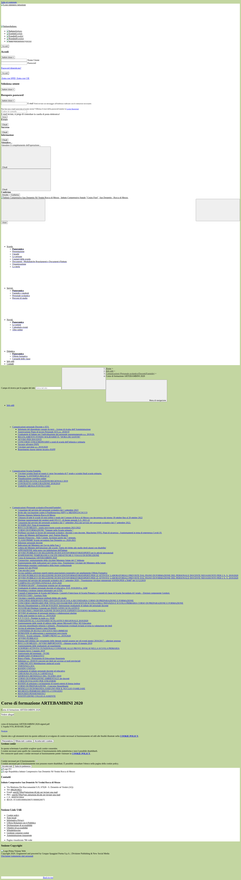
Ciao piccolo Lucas (26, 570)
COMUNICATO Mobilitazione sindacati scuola (39, 663)
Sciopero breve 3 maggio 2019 (31, 651)
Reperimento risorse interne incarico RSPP (36, 449)
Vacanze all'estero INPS (28, 444)
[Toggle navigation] (23, 210)
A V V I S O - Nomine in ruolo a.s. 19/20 (36, 618)
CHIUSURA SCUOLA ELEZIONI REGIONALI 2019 (43, 481)
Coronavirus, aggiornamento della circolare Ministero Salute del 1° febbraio (51, 560)
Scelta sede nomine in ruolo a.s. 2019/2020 (37, 615)
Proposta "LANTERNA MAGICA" (34, 476)
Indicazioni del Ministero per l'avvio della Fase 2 (39, 545)
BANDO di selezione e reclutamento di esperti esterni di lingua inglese (49, 683)
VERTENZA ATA (26, 666)
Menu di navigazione (157, 400)
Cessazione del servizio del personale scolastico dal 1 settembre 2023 (48, 510)
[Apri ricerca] (218, 210)
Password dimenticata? (11, 68)
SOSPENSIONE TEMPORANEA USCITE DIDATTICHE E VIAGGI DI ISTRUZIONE (58, 555)
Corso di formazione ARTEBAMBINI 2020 (37, 558)
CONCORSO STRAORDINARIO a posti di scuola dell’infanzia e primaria (51, 442)
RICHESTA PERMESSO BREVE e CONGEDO (40, 691)
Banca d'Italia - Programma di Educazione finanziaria (41, 658)
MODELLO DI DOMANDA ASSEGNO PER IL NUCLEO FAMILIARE (51, 688)
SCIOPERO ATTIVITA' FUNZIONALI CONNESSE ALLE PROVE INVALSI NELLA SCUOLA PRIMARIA (69, 648)
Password (31, 63)
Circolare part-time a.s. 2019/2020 (33, 447)
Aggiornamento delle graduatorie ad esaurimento (39, 646)
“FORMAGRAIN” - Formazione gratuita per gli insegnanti (44, 585)
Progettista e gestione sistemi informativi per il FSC (40, 590)
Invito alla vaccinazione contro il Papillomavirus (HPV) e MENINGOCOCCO (52, 512)
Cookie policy (13, 815)
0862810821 (16, 790)
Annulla (5, 195)
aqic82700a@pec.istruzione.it (36, 795)
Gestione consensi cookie (18, 833)
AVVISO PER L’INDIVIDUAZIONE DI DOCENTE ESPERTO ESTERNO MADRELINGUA (61, 610)
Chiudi (4, 125)
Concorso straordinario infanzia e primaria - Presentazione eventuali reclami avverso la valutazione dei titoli (65, 626)
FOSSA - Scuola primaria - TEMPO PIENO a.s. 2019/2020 (44, 636)
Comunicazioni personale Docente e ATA (30, 427)
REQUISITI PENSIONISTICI (31, 693)
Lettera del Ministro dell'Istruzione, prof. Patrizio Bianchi (43, 535)
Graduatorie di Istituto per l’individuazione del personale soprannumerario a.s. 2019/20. (56, 434)
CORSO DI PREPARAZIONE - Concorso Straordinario (43, 686)
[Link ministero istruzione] (13, 5)
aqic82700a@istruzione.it (35, 792)
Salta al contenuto (9, 2)
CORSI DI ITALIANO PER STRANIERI (37, 681)
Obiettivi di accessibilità (17, 828)
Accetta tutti (44, 741)
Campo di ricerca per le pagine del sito (18, 388)
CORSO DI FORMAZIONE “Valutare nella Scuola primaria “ (45, 530)
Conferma (15, 195)
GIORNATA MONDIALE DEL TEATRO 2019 (39, 676)
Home (108, 368)
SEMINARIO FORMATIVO (31, 656)
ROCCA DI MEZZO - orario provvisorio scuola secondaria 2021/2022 (49, 527)
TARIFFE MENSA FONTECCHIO (34, 486)
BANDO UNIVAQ (26, 668)
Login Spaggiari (73, 109)
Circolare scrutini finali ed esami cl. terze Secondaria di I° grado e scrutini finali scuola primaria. (60, 473)
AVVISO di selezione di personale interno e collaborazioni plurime (47, 613)
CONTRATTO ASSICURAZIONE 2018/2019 (39, 483)
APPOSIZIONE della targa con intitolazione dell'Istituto (42, 550)
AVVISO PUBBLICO (28, 638)
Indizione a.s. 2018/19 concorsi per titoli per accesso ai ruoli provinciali (49, 661)
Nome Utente (33, 60)
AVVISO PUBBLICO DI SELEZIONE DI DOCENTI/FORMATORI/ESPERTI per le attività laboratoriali (65, 553)
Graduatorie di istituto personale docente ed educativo (41, 671)
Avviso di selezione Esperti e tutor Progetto (37, 628)
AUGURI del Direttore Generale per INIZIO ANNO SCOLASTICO (48, 608)
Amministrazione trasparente (19, 835)
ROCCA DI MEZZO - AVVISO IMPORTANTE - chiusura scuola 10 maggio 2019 (55, 643)
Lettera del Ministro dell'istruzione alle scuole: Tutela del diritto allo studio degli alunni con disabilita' (62, 548)
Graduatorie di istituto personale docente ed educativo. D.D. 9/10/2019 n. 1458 (52, 588)
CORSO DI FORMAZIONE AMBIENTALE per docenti (43, 678)
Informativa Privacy (15, 820)
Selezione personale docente (30, 543)
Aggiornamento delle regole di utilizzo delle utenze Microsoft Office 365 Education (54, 623)
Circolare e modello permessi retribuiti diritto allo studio (42, 598)
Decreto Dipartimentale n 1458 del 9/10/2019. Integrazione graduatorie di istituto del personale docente (63, 605)
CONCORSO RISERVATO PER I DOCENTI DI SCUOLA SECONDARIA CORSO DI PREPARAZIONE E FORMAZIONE (76, 600)
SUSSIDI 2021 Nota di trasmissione (34, 525)
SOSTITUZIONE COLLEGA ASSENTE (37, 696)
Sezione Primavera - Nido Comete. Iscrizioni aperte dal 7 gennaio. (47, 538)
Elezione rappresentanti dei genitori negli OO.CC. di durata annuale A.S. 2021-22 (54, 520)
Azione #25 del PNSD (28, 568)
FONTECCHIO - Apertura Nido (32, 595)
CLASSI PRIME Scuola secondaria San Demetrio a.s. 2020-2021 (47, 540)
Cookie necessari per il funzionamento (18, 761)
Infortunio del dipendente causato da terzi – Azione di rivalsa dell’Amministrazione (54, 429)
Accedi (5, 46)
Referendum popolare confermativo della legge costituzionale (45, 565)
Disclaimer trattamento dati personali (17, 856)
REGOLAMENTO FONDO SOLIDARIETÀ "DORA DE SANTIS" (49, 437)
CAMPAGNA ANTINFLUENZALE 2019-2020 (40, 583)
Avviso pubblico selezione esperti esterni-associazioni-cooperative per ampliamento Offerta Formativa (62, 573)
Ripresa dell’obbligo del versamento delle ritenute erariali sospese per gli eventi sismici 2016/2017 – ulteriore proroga (69, 641)
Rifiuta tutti (23, 741)
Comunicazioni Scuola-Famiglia (26, 471)
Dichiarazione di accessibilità (19, 825)
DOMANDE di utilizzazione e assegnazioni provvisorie (42, 633)
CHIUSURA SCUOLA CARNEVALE (35, 673)
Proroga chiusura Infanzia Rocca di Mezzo (36, 515)
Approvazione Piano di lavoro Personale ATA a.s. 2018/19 (43, 432)
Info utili (109, 371)
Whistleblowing (14, 830)
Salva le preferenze (23, 766)
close (4, 223)
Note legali (11, 818)
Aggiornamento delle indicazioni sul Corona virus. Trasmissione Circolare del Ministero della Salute (62, 563)
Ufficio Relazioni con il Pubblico (21, 823)
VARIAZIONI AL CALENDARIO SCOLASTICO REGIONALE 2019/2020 (53, 620)
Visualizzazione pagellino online (32, 478)
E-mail (30, 103)
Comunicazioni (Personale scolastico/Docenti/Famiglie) (130, 373)
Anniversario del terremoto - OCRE (33, 653)
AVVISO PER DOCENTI (30, 439)
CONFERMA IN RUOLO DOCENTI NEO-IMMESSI (43, 631)
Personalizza (7, 741)
